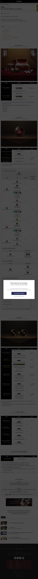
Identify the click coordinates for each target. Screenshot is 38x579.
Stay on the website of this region (19, 296)
